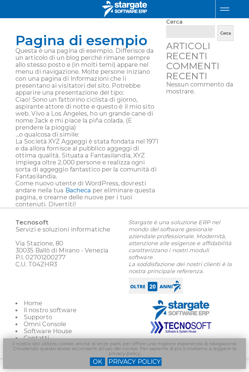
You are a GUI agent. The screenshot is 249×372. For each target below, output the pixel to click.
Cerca (174, 22)
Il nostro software (50, 310)
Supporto (38, 317)
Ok (97, 361)
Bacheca (78, 190)
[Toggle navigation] (225, 9)
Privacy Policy (134, 361)
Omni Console (45, 324)
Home (33, 303)
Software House (48, 331)
